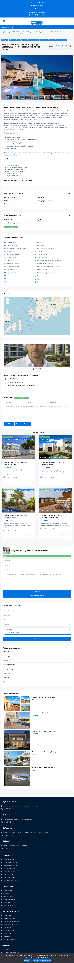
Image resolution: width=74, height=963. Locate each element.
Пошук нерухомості (10, 859)
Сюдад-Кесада (52, 457)
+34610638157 (12, 379)
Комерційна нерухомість (10, 669)
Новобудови (6, 673)
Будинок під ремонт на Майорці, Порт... (45, 697)
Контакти (7, 902)
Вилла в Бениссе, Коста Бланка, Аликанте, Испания (15, 463)
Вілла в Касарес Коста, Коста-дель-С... (45, 731)
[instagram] (42, 2)
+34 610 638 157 (36, 15)
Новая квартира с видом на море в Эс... (45, 768)
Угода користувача (10, 905)
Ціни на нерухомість (10, 877)
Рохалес (44, 457)
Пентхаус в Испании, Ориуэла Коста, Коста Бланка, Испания (53, 516)
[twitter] (37, 2)
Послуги (6, 893)
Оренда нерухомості (10, 865)
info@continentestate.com (16, 382)
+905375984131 (9, 835)
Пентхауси (6, 677)
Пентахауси (7, 933)
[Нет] (72, 958)
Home (3, 31)
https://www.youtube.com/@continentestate (21, 385)
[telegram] (34, 2)
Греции (16, 155)
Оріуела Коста (46, 511)
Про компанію (8, 890)
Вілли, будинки (16, 31)
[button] (5, 77)
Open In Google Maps (11, 227)
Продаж (35, 31)
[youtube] (39, 2)
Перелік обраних (37, 5)
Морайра (7, 511)
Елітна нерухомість (26, 31)
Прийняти (27, 960)
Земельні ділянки (8, 660)
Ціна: (4, 633)
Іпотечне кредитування (11, 880)
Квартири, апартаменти (10, 664)
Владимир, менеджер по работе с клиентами (21, 376)
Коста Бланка (13, 457)
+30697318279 (8, 848)
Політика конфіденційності (42, 960)
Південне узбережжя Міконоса (53, 31)
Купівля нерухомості (10, 862)
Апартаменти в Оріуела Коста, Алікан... (44, 713)
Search (37, 639)
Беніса (7, 457)
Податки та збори (9, 871)
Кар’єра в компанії (9, 899)
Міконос (41, 31)
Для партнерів (8, 896)
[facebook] (32, 2)
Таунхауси (6, 682)
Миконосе (13, 111)
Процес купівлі (8, 874)
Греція (8, 31)
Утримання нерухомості (11, 868)
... (9, 474)
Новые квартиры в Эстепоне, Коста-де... (45, 752)
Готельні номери (9, 930)
